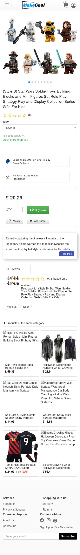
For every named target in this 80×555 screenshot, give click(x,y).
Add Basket (40, 220)
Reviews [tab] (14, 269)
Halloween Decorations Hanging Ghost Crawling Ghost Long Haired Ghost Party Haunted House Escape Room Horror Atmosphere (58, 366)
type (6, 121)
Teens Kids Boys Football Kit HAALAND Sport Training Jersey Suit (20, 466)
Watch (16, 220)
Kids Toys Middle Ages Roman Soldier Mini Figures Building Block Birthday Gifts (19, 366)
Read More (67, 253)
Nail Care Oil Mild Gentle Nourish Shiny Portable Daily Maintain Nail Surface (20, 416)
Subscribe (68, 536)
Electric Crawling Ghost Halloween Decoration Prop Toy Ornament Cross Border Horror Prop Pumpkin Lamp (59, 466)
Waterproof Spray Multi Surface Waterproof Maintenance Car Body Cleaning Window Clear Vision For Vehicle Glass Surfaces (57, 416)
